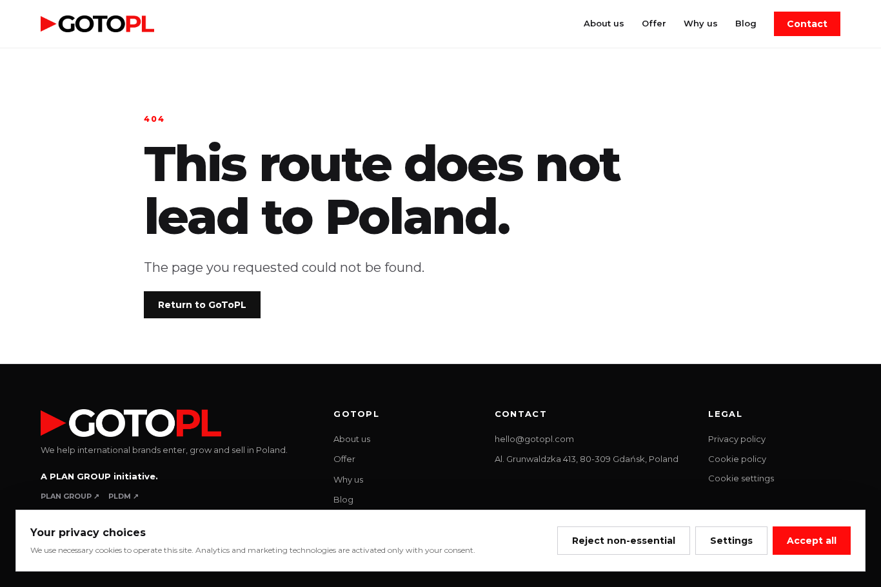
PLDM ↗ (123, 496)
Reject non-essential (623, 540)
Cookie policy (737, 459)
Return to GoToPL (202, 305)
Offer (654, 23)
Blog (746, 23)
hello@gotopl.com (534, 439)
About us (604, 23)
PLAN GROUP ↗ (70, 496)
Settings (731, 540)
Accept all (811, 540)
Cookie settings (741, 478)
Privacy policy (737, 439)
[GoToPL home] (97, 24)
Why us (701, 23)
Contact (807, 24)
